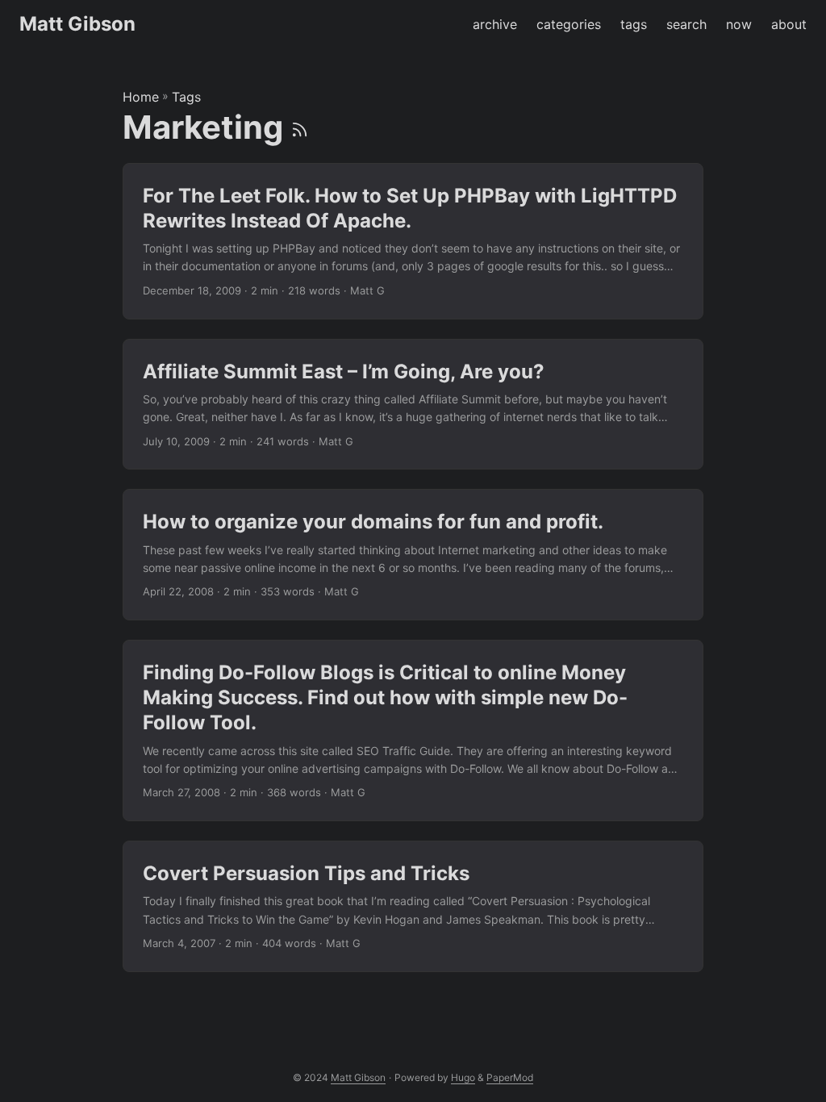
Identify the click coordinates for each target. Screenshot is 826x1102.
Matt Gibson (77, 23)
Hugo (463, 1077)
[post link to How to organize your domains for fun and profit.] (413, 555)
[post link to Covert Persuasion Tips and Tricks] (413, 906)
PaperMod (509, 1077)
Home (141, 97)
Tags (186, 97)
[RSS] (299, 127)
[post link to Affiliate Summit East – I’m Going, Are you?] (413, 405)
